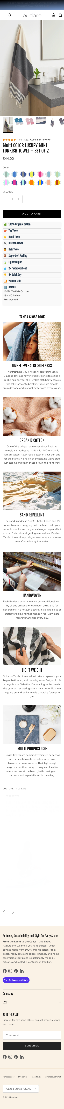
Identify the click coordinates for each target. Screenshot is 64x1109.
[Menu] (4, 15)
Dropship (22, 1076)
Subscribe (32, 1045)
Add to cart (32, 213)
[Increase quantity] (19, 199)
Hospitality (36, 1076)
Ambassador (8, 1076)
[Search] (11, 15)
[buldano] (32, 15)
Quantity (8, 192)
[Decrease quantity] (6, 199)
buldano (14, 1097)
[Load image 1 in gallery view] (32, 68)
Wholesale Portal (53, 1076)
